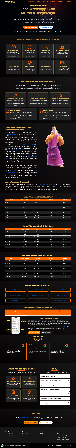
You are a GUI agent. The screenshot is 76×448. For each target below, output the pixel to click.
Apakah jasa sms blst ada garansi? (49, 385)
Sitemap (68, 445)
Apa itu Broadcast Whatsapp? (48, 376)
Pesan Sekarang (47, 332)
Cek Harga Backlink (31, 27)
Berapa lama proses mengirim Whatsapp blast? (52, 394)
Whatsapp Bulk (43, 436)
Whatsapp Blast (44, 440)
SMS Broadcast (43, 434)
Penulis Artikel (43, 438)
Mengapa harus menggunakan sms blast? (51, 389)
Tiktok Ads (26, 436)
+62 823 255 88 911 (31, 422)
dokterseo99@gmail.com (63, 439)
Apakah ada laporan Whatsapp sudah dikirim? (52, 398)
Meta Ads (26, 434)
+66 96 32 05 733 (46, 422)
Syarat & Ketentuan (60, 445)
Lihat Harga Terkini (34, 332)
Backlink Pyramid (11, 440)
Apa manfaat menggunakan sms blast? (50, 380)
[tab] (16, 312)
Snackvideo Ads (27, 440)
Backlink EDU (10, 436)
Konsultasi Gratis (47, 27)
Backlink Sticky (10, 438)
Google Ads (26, 438)
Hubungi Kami (51, 445)
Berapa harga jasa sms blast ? (48, 403)
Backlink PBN (10, 434)
